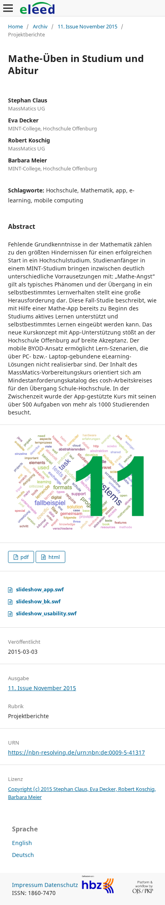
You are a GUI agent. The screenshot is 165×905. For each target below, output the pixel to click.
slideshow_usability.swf (46, 613)
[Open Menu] (8, 8)
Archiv (40, 26)
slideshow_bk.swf (38, 601)
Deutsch (23, 855)
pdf (23, 557)
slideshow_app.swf (40, 589)
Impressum (27, 885)
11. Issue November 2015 (87, 26)
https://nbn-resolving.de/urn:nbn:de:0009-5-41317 (76, 752)
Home (15, 26)
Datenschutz (61, 885)
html (53, 557)
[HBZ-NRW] (98, 891)
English (22, 843)
